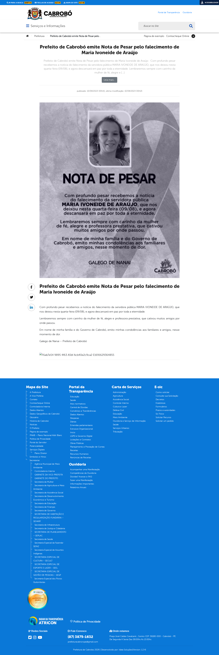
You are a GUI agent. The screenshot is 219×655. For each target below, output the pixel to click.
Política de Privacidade (40, 439)
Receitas (74, 450)
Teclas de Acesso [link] (48, 3)
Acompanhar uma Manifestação (85, 469)
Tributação (118, 432)
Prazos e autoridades (165, 410)
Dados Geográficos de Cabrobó (45, 414)
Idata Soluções (125, 650)
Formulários (161, 407)
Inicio (72, 432)
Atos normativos (78, 404)
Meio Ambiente (120, 417)
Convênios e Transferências (83, 411)
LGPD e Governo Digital (81, 436)
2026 (97, 650)
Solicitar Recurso (163, 417)
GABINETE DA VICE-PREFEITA (49, 475)
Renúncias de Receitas (80, 457)
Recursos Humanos (79, 454)
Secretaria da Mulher (44, 482)
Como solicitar (162, 392)
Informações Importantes (82, 484)
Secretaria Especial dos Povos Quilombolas (47, 580)
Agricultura (118, 396)
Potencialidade (36, 446)
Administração (119, 392)
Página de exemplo (154, 36)
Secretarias (35, 460)
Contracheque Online (177, 36)
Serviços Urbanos (121, 428)
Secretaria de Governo (45, 510)
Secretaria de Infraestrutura (47, 525)
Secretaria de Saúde (44, 539)
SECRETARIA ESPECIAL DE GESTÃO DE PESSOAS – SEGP (47, 573)
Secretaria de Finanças (45, 507)
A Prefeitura (35, 392)
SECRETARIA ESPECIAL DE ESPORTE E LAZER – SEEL (46, 566)
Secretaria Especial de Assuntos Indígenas (48, 552)
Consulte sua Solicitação (167, 396)
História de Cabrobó (39, 421)
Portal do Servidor (38, 442)
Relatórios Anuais (78, 487)
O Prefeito (34, 428)
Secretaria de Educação (45, 503)
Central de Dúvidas (79, 407)
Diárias (73, 422)
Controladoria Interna (40, 407)
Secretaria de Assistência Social (49, 493)
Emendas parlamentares (81, 425)
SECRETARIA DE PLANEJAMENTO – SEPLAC (49, 534)
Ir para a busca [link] (19, 3)
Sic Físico (160, 414)
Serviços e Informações (48, 26)
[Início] (27, 36)
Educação (74, 397)
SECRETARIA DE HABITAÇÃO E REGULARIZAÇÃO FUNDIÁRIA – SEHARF (48, 517)
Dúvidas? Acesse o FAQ (81, 477)
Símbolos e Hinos (38, 457)
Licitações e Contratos (80, 440)
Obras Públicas (77, 443)
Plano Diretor (41, 453)
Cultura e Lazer (120, 407)
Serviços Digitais (37, 450)
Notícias (33, 424)
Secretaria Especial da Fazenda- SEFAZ (48, 545)
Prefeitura (39, 36)
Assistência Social (121, 399)
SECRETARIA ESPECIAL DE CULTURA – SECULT (46, 559)
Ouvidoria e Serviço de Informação (129, 421)
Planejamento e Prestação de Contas (87, 447)
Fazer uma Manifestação (81, 480)
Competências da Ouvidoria (83, 473)
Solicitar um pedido (165, 421)
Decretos (160, 399)
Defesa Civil (118, 410)
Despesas (74, 418)
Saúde (73, 400)
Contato (33, 399)
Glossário (34, 417)
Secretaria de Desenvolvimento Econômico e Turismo (48, 498)
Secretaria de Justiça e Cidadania (50, 528)
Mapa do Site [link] (75, 3)
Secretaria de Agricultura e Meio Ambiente (48, 487)
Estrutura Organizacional (81, 429)
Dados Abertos (37, 410)
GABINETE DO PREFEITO (46, 478)
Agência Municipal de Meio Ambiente (46, 466)
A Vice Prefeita (36, 396)
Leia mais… (109, 80)
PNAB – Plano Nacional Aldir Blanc (46, 435)
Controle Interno (121, 403)
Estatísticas (160, 403)
